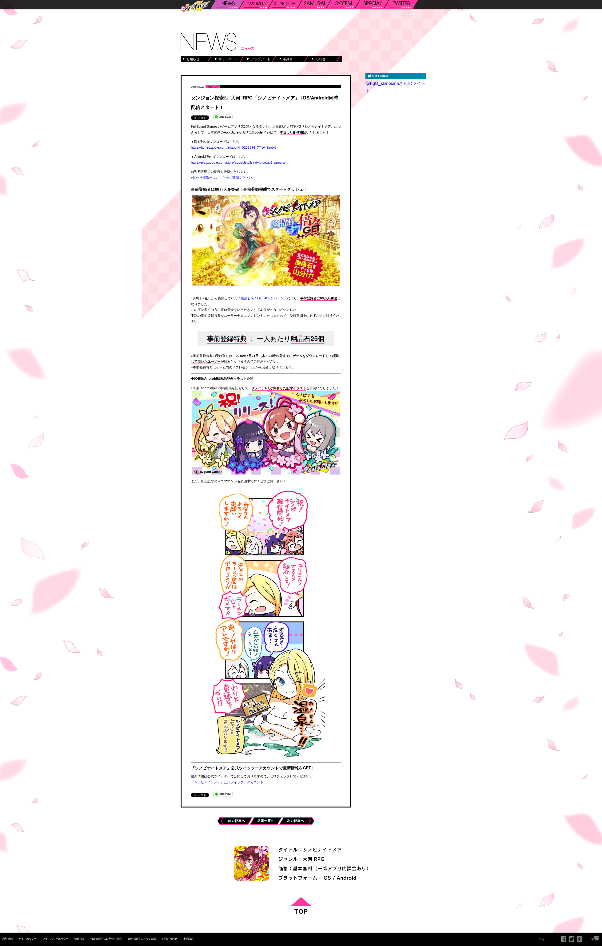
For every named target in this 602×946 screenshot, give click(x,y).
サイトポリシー (28, 938)
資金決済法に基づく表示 (141, 938)
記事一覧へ (267, 820)
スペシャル (371, 4)
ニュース (227, 4)
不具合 (288, 58)
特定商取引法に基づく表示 (106, 938)
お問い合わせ (169, 938)
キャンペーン (228, 58)
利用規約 (7, 938)
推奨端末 (188, 938)
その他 (320, 58)
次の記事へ (296, 820)
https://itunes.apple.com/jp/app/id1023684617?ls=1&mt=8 (234, 147)
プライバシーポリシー (55, 938)
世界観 (255, 4)
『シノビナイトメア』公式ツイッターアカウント (227, 782)
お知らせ (192, 58)
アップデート (260, 58)
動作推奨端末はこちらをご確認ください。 (224, 177)
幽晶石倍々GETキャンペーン (262, 298)
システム (342, 4)
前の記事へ (235, 820)
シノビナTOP (195, 6)
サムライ (313, 4)
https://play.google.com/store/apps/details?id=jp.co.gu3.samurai (238, 162)
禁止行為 (79, 938)
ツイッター (400, 4)
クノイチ (284, 4)
